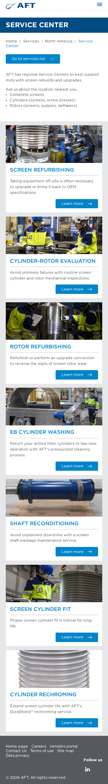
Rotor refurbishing (40, 346)
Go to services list (28, 59)
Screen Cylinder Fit (40, 609)
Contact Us (16, 751)
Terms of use (42, 751)
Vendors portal (64, 746)
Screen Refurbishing (42, 170)
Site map (65, 751)
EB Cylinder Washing (42, 432)
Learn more (72, 204)
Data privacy (18, 755)
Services (31, 41)
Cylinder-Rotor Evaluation (53, 261)
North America (58, 41)
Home (11, 41)
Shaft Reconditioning (44, 523)
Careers (38, 746)
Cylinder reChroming (43, 694)
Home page (17, 746)
